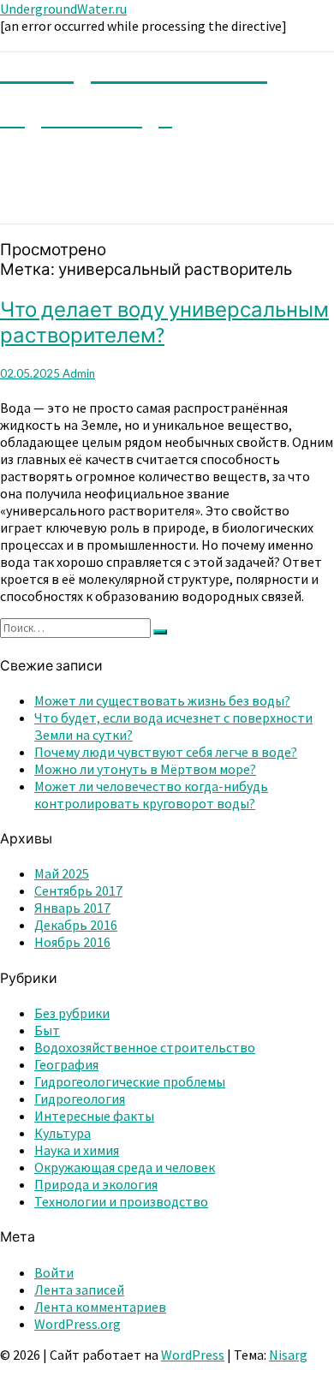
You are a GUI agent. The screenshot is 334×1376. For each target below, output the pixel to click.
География (66, 1064)
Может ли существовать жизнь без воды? (162, 700)
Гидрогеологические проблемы (129, 1081)
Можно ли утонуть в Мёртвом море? (145, 768)
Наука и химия (76, 1150)
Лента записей (79, 1289)
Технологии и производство (121, 1201)
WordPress (192, 1354)
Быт (47, 1030)
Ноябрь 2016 (72, 941)
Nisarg (288, 1354)
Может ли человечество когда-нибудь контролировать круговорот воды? (151, 794)
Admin (79, 373)
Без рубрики (72, 1013)
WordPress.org (77, 1323)
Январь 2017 (72, 907)
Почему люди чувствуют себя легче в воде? (165, 751)
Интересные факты (94, 1115)
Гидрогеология (79, 1098)
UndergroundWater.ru (63, 8)
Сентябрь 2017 (78, 890)
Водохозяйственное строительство (144, 1047)
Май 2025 (61, 873)
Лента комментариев (100, 1306)
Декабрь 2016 (75, 924)
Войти (54, 1272)
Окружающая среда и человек (124, 1167)
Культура (62, 1132)
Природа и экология (96, 1184)
